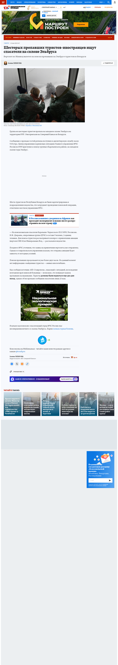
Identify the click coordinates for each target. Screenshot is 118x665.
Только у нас (38, 37)
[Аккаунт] (115, 2)
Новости (29, 37)
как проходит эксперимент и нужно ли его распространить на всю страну (52, 220)
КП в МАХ (67, 37)
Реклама (97, 7)
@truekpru (20, 351)
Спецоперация (29, 2)
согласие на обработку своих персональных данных (98, 485)
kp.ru (75, 357)
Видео (19, 2)
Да (43, 15)
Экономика (62, 2)
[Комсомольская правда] (14, 7)
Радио (88, 7)
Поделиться (109, 63)
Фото (13, 2)
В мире (71, 2)
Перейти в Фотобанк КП (33, 125)
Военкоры (47, 37)
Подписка (108, 7)
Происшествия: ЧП (18, 371)
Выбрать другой (51, 15)
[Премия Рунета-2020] (32, 7)
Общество (52, 2)
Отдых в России (90, 37)
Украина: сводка (57, 37)
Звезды (79, 2)
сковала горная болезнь (63, 328)
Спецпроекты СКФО (77, 37)
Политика (41, 2)
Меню (3, 2)
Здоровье (88, 2)
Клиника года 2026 (19, 37)
